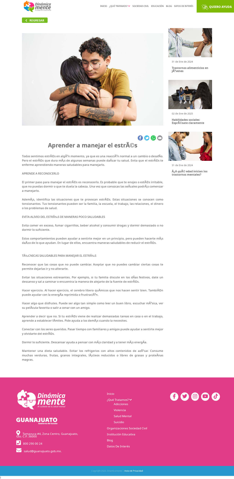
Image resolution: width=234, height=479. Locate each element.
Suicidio (119, 422)
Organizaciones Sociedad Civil (127, 428)
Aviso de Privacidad (133, 471)
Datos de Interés (183, 6)
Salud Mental (123, 416)
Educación (157, 6)
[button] (32, 82)
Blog (169, 6)
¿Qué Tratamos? (118, 6)
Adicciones (121, 404)
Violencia (120, 410)
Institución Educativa (121, 434)
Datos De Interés (118, 446)
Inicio (103, 6)
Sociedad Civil (140, 6)
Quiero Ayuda (220, 7)
